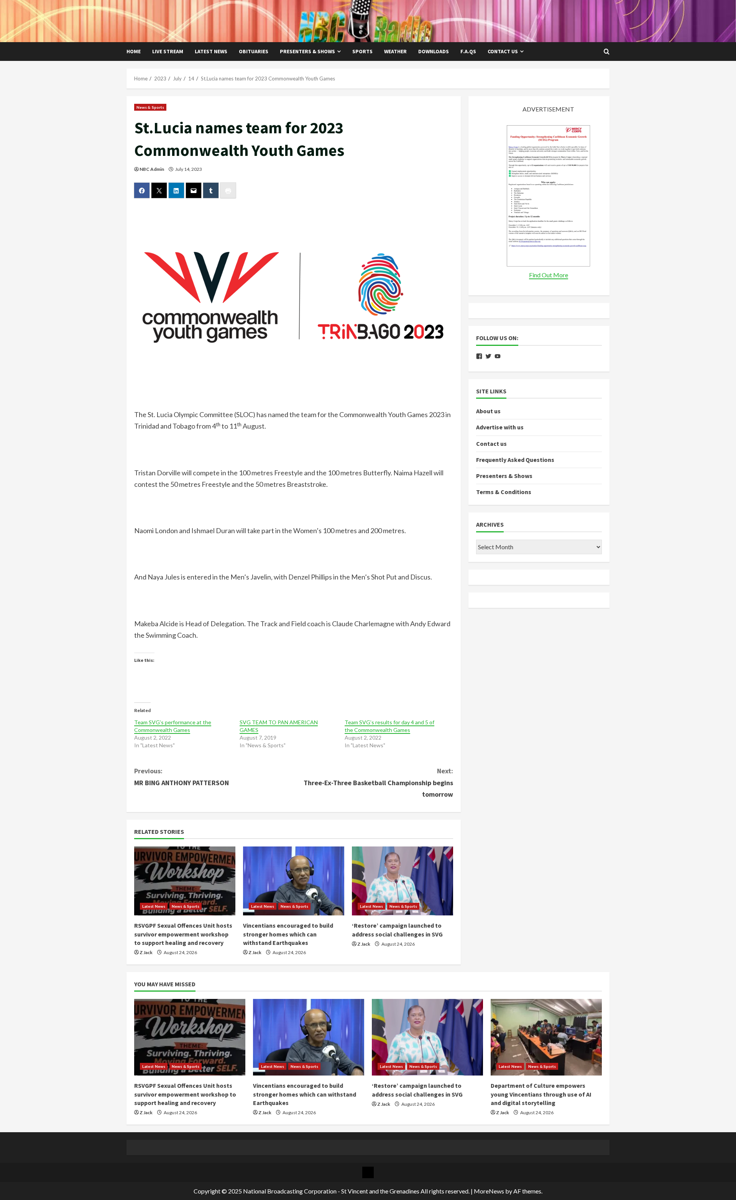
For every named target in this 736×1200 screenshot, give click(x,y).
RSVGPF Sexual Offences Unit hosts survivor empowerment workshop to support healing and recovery (183, 934)
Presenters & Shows (307, 51)
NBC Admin (152, 169)
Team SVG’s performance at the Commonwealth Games (172, 726)
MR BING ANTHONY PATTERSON (181, 776)
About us (488, 411)
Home (134, 51)
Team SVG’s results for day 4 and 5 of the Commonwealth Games (389, 726)
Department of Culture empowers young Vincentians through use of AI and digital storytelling (541, 1094)
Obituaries (253, 51)
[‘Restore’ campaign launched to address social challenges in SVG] (402, 880)
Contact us (503, 51)
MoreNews (489, 1191)
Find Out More (548, 274)
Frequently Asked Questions (515, 459)
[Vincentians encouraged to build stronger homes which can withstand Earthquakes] (293, 880)
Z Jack (146, 952)
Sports (362, 51)
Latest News (211, 51)
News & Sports (150, 107)
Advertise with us (500, 427)
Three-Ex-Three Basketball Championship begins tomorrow (378, 782)
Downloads (433, 51)
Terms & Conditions (503, 492)
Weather (395, 51)
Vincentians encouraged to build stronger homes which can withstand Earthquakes (288, 934)
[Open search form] (607, 51)
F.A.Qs (468, 51)
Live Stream (167, 51)
